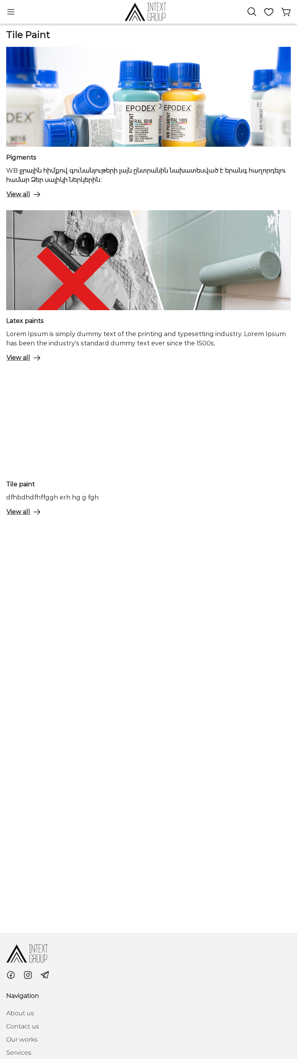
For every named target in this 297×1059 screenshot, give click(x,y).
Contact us (22, 1026)
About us (20, 1013)
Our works (22, 1039)
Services (18, 1052)
